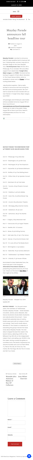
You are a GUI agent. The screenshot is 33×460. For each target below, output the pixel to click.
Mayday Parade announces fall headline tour (16, 34)
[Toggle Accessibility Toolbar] (29, 456)
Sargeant (19, 47)
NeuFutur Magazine (9, 456)
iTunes (22, 79)
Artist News (17, 363)
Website (10, 435)
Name (10, 419)
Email (10, 427)
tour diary (23, 271)
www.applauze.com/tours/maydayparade (16, 106)
